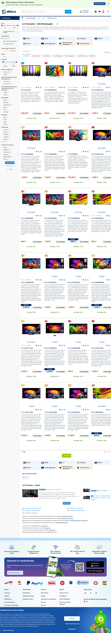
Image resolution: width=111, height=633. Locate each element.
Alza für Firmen (63, 593)
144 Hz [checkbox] (5, 92)
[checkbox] (9, 32)
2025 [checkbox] (5, 119)
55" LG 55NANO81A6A (50, 90)
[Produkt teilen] (57, 23)
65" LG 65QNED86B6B (50, 218)
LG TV (55, 532)
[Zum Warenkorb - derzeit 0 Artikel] (108, 12)
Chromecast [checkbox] (7, 152)
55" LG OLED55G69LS (74, 412)
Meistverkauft (36, 56)
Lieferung (7, 593)
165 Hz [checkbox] (5, 95)
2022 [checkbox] (5, 124)
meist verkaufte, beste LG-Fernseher (79, 520)
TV (39, 18)
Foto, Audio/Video (30, 18)
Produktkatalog (5, 18)
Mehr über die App (14, 572)
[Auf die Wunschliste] (36, 87)
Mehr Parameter (10, 162)
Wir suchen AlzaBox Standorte (65, 603)
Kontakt (43, 596)
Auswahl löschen (9, 165)
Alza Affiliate (62, 596)
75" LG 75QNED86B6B (27, 154)
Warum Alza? (45, 593)
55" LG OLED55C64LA (97, 90)
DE (86, 601)
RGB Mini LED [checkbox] (7, 105)
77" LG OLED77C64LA (27, 348)
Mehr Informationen (8, 630)
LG (43, 18)
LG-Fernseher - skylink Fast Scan (32, 510)
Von (1, 25)
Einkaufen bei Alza (28, 599)
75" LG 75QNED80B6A (50, 154)
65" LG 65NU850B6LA (97, 218)
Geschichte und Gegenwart (48, 599)
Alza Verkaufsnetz (9, 602)
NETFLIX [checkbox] (6, 129)
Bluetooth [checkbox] (6, 149)
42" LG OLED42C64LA (97, 154)
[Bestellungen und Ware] (96, 12)
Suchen (68, 11)
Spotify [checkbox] (5, 139)
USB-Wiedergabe (52, 18)
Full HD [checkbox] (5, 74)
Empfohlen (27, 56)
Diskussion (107, 52)
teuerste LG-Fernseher (68, 518)
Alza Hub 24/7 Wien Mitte (11, 605)
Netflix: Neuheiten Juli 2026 (53, 489)
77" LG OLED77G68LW (50, 412)
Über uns (43, 602)
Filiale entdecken (99, 3)
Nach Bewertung (81, 56)
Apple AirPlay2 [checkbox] (7, 157)
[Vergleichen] (41, 87)
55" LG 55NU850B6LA (74, 218)
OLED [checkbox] (5, 100)
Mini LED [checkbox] (6, 102)
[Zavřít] (108, 3)
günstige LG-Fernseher (67, 516)
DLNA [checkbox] (5, 159)
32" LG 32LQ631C (73, 90)
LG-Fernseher (103, 29)
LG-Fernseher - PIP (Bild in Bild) (76, 510)
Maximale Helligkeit (102, 490)
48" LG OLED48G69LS (74, 282)
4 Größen (78, 342)
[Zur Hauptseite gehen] (9, 12)
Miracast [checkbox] (6, 154)
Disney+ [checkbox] (6, 132)
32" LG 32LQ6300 (26, 90)
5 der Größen (31, 148)
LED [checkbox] (5, 109)
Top (24, 451)
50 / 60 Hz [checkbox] (6, 81)
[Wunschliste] (99, 12)
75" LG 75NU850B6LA (97, 412)
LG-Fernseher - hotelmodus (76, 508)
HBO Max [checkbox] (6, 134)
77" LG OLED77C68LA (27, 412)
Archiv (26, 477)
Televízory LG (47, 528)
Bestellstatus (26, 593)
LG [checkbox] (4, 56)
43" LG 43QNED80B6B (74, 348)
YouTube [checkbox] (6, 137)
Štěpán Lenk (42, 489)
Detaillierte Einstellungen (72, 623)
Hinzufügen (38, 113)
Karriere (43, 605)
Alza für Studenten (64, 599)
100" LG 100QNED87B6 (27, 282)
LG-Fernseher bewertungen (61, 522)
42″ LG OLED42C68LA (97, 348)
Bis (17, 25)
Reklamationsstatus (28, 596)
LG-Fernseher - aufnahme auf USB (32, 508)
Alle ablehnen (72, 629)
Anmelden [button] (85, 12)
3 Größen (54, 276)
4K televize (93, 490)
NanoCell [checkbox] (6, 112)
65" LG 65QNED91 (73, 154)
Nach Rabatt (46, 56)
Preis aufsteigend (57, 56)
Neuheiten (92, 56)
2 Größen (101, 276)
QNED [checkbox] (5, 107)
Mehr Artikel (67, 503)
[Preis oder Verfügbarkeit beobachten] (38, 87)
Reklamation (7, 599)
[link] (10, 169)
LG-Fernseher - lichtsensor (30, 513)
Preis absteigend (69, 56)
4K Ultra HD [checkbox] (6, 72)
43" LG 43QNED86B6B (27, 218)
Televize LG (45, 526)
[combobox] (43, 11)
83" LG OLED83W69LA (50, 348)
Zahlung (6, 596)
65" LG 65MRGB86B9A (97, 282)
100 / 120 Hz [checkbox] (7, 83)
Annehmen (72, 618)
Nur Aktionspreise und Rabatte (8, 32)
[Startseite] (22, 18)
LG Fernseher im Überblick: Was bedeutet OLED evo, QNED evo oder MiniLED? (101, 497)
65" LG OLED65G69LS (50, 282)
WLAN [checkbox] (5, 147)
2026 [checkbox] (5, 117)
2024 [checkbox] (5, 122)
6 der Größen (102, 84)
